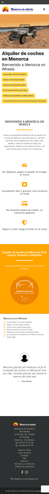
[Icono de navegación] (44, 9)
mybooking (39, 491)
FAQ (24, 458)
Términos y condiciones (24, 464)
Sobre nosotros (24, 453)
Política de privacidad (24, 466)
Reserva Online (24, 450)
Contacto (24, 455)
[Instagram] (26, 472)
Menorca (24, 461)
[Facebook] (22, 472)
